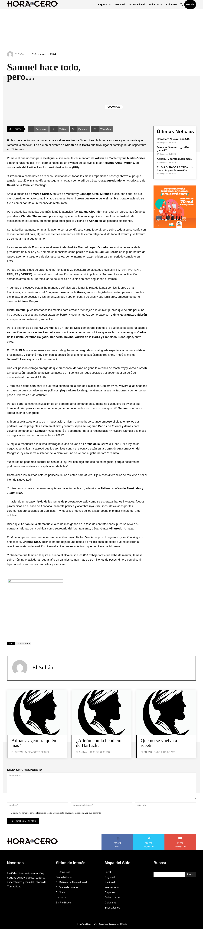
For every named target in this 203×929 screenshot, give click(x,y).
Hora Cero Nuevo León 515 (173, 139)
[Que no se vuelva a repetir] (166, 712)
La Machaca (23, 643)
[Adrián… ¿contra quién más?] (37, 712)
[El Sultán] (10, 54)
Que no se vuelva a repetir (159, 743)
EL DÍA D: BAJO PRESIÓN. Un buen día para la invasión (175, 169)
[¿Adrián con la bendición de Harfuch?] (101, 712)
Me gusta (117, 835)
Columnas (114, 107)
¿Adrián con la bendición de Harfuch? (100, 743)
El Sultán (20, 54)
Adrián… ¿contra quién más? (174, 159)
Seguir (148, 835)
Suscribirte (180, 835)
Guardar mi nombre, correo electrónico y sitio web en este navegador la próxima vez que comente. (56, 813)
